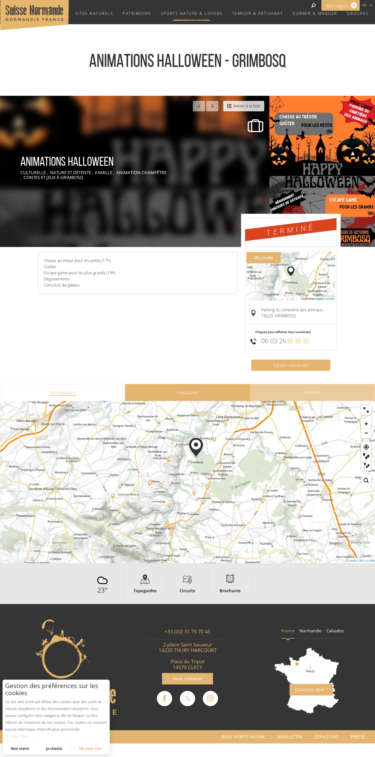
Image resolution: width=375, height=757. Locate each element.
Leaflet (319, 299)
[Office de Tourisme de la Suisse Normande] (34, 14)
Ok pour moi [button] (90, 748)
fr (364, 5)
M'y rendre (263, 258)
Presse (358, 737)
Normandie (310, 631)
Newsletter (290, 737)
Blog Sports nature (243, 737)
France (287, 631)
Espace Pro (327, 737)
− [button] (366, 433)
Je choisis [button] (54, 748)
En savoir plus (16, 736)
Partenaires (353, 750)
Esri (361, 560)
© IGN (330, 299)
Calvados (335, 631)
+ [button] (366, 424)
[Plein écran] (366, 410)
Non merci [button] (20, 748)
